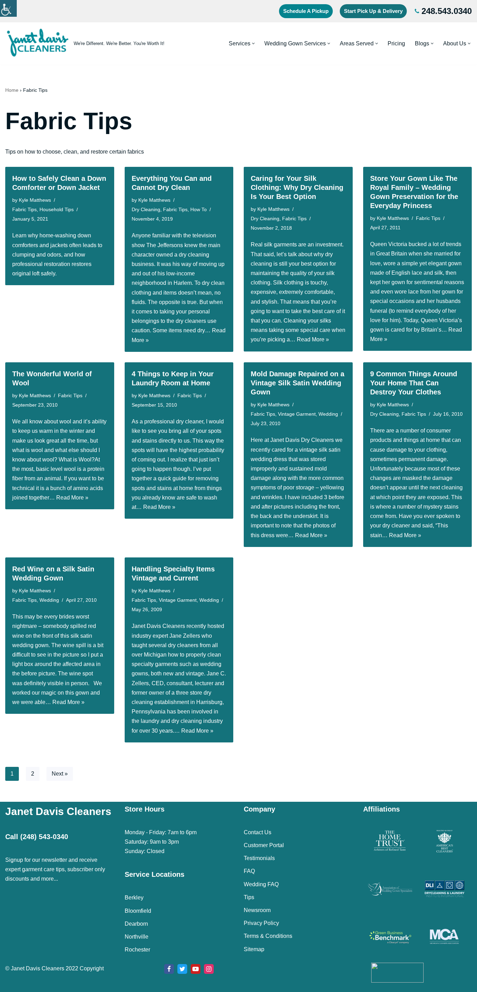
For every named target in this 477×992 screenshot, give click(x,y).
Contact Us (257, 832)
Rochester (137, 950)
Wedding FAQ (261, 884)
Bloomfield (138, 911)
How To (198, 209)
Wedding (328, 414)
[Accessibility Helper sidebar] (8, 8)
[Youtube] (195, 969)
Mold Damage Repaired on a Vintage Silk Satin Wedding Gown (297, 383)
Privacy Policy (261, 923)
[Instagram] (209, 969)
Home (12, 90)
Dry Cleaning (146, 209)
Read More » (313, 339)
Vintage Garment (297, 414)
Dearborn (136, 924)
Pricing (396, 43)
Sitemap (254, 949)
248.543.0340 (446, 11)
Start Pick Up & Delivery (373, 11)
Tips (249, 897)
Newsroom (257, 910)
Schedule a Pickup (306, 11)
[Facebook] (169, 969)
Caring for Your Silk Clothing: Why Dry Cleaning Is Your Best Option (297, 187)
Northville (136, 937)
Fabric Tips (24, 209)
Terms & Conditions (268, 936)
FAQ (249, 871)
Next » (60, 774)
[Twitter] (182, 969)
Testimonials (259, 858)
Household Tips (56, 209)
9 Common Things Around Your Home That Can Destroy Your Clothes (413, 383)
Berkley (134, 898)
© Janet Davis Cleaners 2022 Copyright (54, 968)
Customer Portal (264, 845)
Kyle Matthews (35, 200)
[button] (253, 43)
